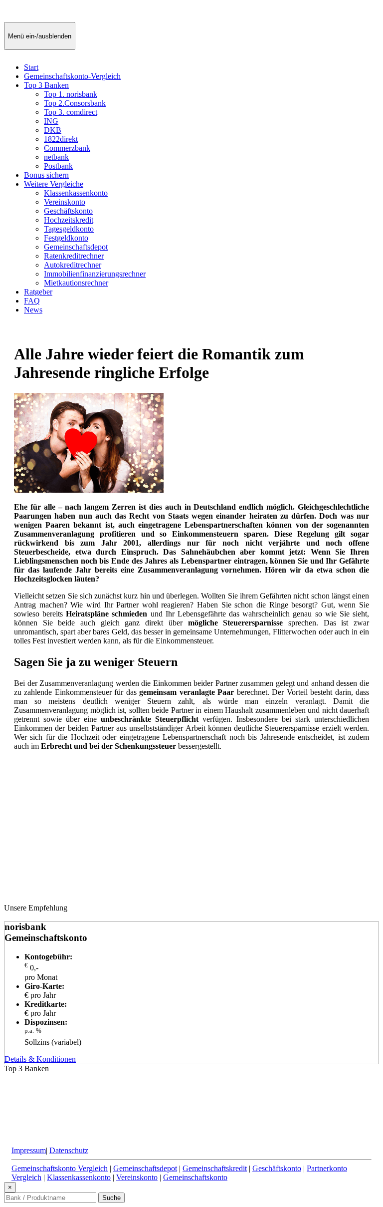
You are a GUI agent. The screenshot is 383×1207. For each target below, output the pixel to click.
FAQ (32, 301)
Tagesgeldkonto (69, 229)
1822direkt (61, 139)
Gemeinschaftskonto (195, 1177)
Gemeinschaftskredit (215, 1168)
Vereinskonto (64, 202)
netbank (56, 157)
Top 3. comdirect (70, 112)
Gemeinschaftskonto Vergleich (59, 1168)
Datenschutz (68, 1150)
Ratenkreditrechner (74, 256)
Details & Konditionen (40, 1059)
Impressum (28, 1150)
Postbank (58, 166)
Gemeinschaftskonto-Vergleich (72, 76)
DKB (52, 130)
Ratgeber (38, 292)
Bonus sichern (46, 175)
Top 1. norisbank (70, 94)
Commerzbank (67, 148)
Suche (111, 1198)
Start (31, 67)
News (33, 309)
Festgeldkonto (66, 238)
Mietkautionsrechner (76, 283)
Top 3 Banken (46, 85)
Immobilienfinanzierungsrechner (95, 274)
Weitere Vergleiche (53, 184)
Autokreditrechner (72, 265)
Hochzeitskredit (68, 220)
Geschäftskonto (68, 211)
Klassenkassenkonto (76, 193)
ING (51, 121)
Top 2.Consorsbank (75, 103)
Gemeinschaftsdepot (76, 247)
